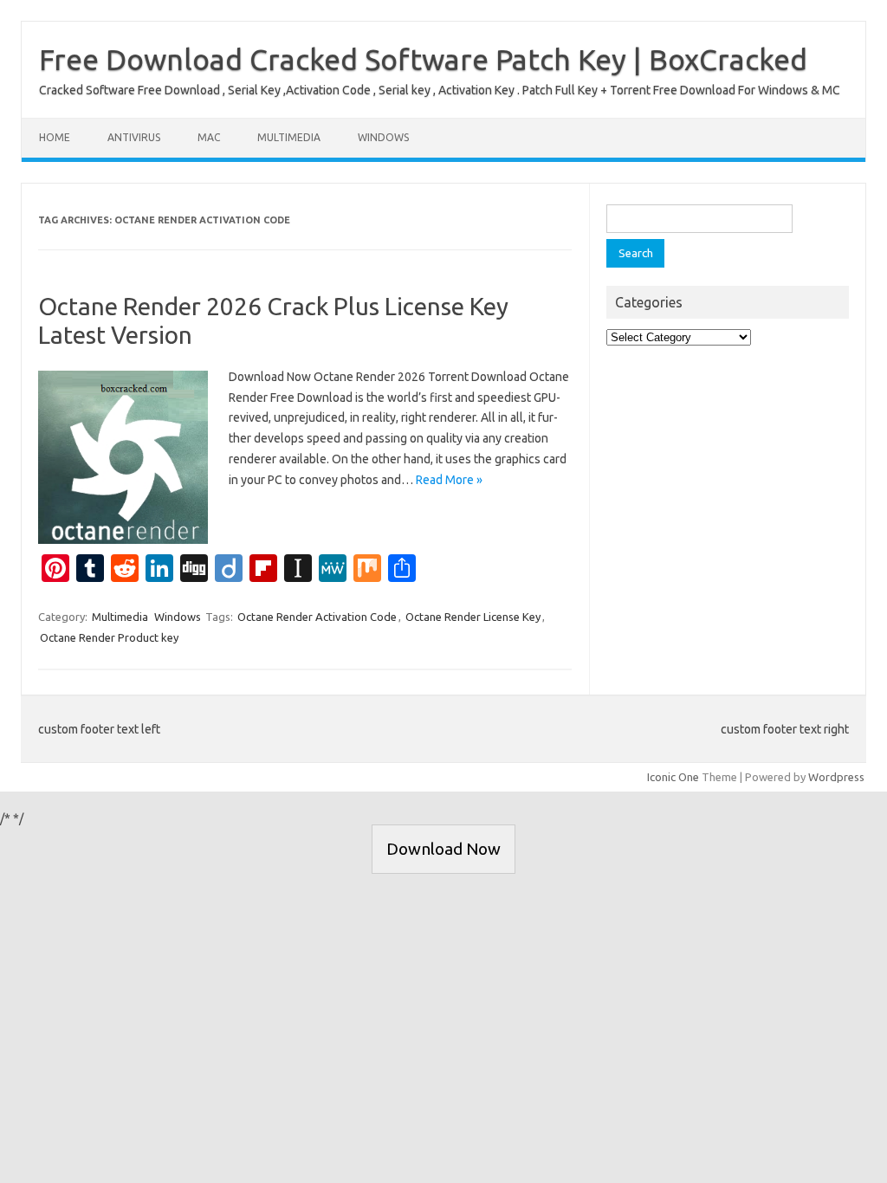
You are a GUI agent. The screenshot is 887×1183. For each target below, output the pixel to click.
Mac (208, 137)
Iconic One (673, 777)
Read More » (449, 480)
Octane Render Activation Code (317, 617)
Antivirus (133, 137)
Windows (383, 137)
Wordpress (836, 777)
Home (54, 137)
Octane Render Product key (109, 637)
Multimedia (288, 137)
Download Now (443, 848)
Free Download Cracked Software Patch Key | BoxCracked (423, 58)
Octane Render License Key (473, 617)
